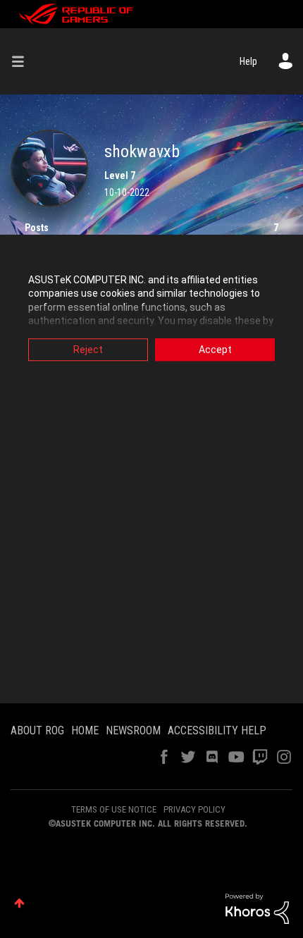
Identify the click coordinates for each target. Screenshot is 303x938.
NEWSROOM (133, 730)
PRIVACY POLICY (194, 809)
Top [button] (19, 903)
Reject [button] (88, 349)
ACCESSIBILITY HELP (217, 730)
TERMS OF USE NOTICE (113, 809)
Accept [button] (215, 349)
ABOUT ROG (37, 730)
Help (248, 61)
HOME (85, 730)
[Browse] (23, 61)
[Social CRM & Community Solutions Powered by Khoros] (257, 907)
